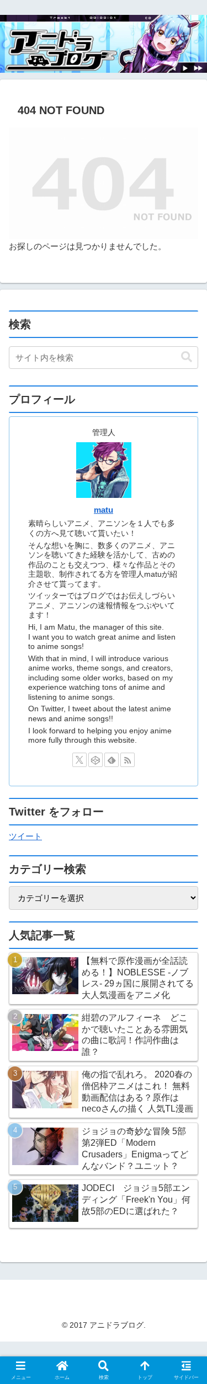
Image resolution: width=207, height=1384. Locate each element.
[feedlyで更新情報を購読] (111, 760)
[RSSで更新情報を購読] (127, 760)
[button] (187, 357)
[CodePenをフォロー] (95, 760)
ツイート (25, 836)
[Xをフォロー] (79, 760)
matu (103, 510)
